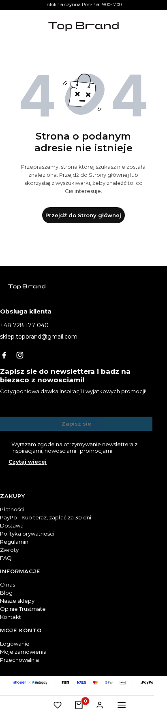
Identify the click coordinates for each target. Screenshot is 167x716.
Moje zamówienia (23, 651)
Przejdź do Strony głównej (83, 215)
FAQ (6, 558)
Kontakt (10, 617)
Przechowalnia (19, 660)
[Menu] (121, 705)
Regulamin (14, 541)
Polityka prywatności (27, 533)
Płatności (12, 509)
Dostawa (12, 525)
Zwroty (9, 550)
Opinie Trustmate (23, 609)
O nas (7, 584)
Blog (6, 592)
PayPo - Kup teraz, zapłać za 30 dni (45, 517)
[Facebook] (4, 355)
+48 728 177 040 (24, 325)
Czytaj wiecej (28, 461)
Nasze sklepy (17, 600)
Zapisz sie (76, 423)
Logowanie (15, 643)
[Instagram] (20, 355)
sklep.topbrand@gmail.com (38, 336)
